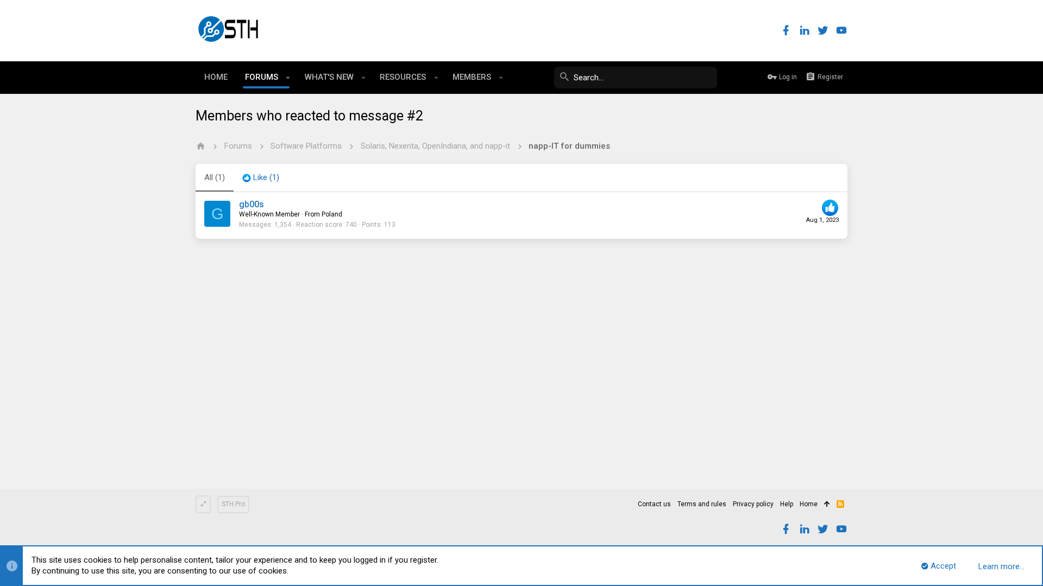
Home (809, 504)
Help (786, 504)
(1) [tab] (214, 177)
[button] (288, 77)
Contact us (654, 504)
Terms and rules (701, 504)
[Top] (827, 504)
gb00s (251, 204)
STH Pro (233, 504)
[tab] (261, 178)
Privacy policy (753, 504)
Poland (332, 214)
